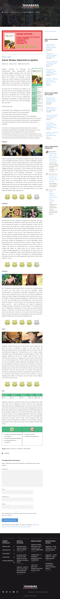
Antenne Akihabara (7, 560)
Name (3, 489)
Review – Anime (6, 57)
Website (3, 504)
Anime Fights (6, 553)
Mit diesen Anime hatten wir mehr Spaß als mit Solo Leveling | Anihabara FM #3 (22, 558)
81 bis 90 (7, 453)
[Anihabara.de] (30, 5)
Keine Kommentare (24, 63)
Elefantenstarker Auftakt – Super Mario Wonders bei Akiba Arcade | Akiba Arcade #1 (53, 157)
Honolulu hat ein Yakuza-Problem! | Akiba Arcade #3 (22, 548)
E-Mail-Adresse (5, 496)
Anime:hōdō (5, 557)
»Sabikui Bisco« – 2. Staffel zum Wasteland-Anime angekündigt (51, 55)
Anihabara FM (6, 550)
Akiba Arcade (6, 546)
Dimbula (6, 63)
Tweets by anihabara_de (50, 31)
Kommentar (5, 469)
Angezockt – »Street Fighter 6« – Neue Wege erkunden (51, 556)
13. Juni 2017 (13, 63)
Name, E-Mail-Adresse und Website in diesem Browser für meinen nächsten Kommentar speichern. (19, 514)
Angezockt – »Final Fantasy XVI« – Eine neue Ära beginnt (50, 548)
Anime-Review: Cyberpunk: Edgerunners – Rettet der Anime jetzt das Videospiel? (53, 195)
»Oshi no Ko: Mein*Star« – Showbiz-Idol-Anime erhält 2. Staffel (52, 63)
